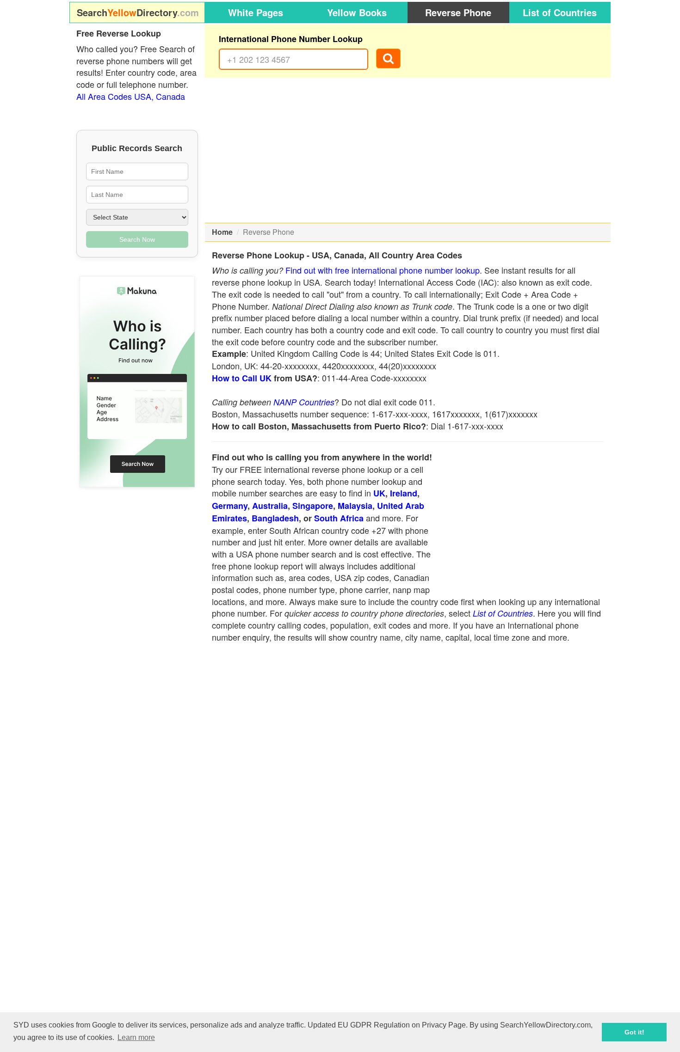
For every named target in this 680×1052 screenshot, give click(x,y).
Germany (229, 506)
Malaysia (355, 506)
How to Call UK (242, 378)
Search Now (137, 239)
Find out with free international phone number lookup (382, 270)
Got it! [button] (634, 1032)
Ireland (403, 493)
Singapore (312, 506)
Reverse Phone (458, 12)
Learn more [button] (136, 1037)
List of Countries (560, 12)
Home (222, 231)
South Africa (339, 518)
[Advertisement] (408, 150)
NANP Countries (303, 402)
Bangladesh (275, 518)
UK (379, 493)
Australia (270, 506)
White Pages (255, 12)
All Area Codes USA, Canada (130, 96)
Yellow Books (357, 12)
